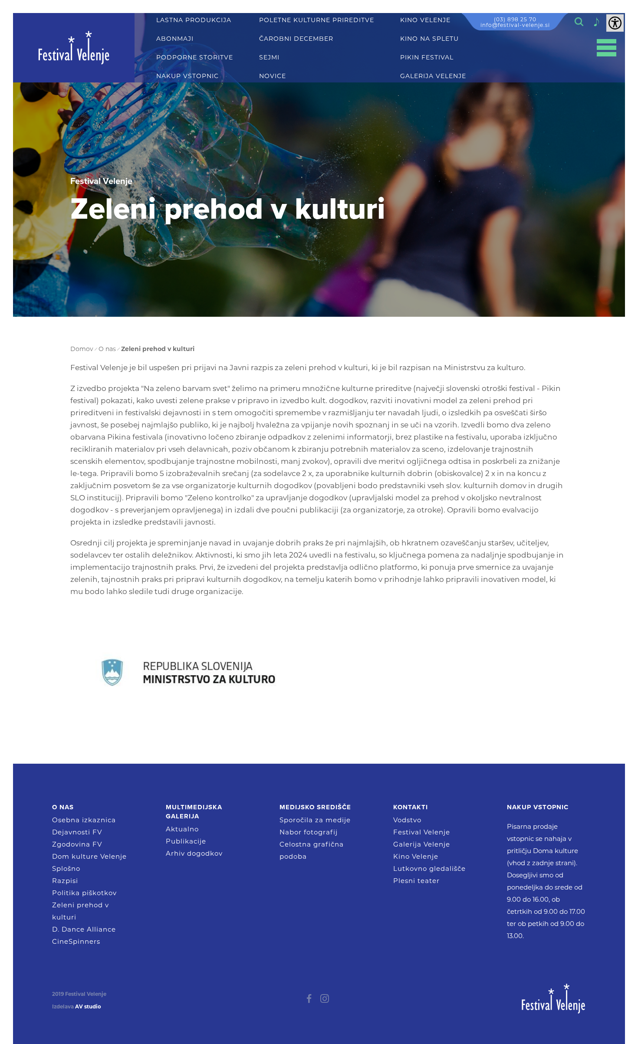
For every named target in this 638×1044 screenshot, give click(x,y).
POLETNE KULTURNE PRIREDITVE (316, 20)
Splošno (66, 868)
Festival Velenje (421, 832)
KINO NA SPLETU (429, 39)
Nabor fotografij (309, 832)
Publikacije (186, 841)
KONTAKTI (410, 807)
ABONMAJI (175, 39)
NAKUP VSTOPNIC (187, 76)
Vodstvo (407, 820)
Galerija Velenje (421, 844)
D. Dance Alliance (84, 929)
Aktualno (182, 829)
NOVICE (272, 76)
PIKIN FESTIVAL (427, 57)
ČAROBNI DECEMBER (296, 39)
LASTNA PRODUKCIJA (193, 20)
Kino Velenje (415, 856)
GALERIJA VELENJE (433, 76)
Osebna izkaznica (84, 820)
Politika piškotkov (84, 893)
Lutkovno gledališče (429, 868)
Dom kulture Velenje (89, 856)
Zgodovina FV (77, 844)
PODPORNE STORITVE (194, 57)
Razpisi (65, 881)
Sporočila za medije (315, 820)
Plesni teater (416, 881)
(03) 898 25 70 (515, 19)
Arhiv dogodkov (194, 853)
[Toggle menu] (606, 48)
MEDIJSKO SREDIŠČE (315, 807)
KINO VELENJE (425, 20)
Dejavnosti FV (77, 832)
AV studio (88, 1007)
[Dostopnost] (615, 23)
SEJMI (269, 57)
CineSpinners (76, 941)
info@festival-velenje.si (515, 25)
